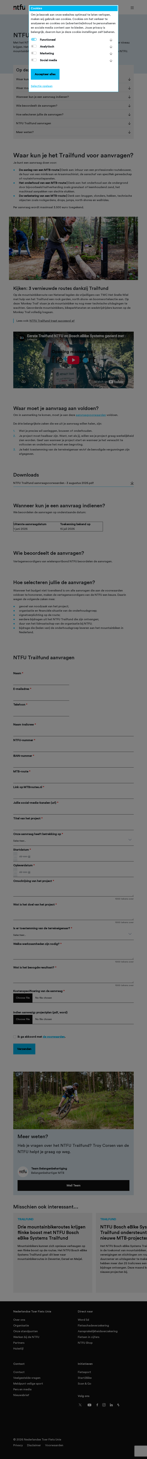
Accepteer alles (45, 74)
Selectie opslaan (42, 86)
